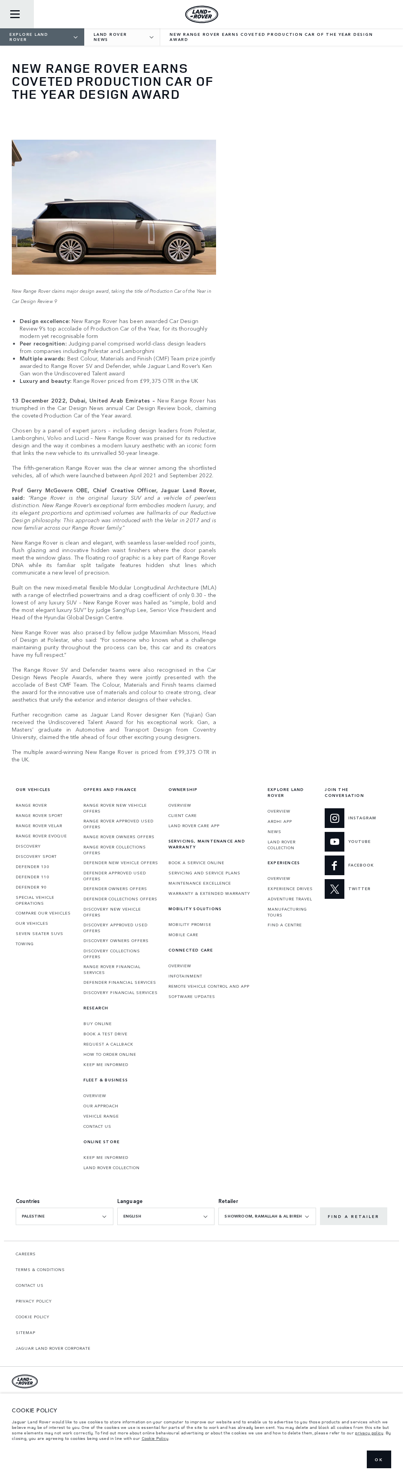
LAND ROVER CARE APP (194, 825)
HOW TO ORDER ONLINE (109, 1054)
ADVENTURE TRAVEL (290, 899)
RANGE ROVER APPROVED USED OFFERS (118, 824)
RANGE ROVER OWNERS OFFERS (119, 836)
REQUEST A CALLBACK (108, 1044)
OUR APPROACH (100, 1106)
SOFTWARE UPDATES (191, 996)
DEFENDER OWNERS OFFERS (115, 888)
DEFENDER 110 (32, 877)
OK (379, 1459)
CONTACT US (97, 1126)
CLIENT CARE (182, 815)
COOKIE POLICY (33, 1316)
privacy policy (369, 1433)
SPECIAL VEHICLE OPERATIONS (35, 900)
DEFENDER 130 (32, 866)
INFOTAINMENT (185, 976)
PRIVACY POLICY (34, 1301)
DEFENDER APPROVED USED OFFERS (114, 875)
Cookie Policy (155, 1438)
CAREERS (26, 1254)
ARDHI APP (280, 821)
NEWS (274, 831)
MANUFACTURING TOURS (287, 912)
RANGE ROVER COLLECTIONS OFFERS (114, 850)
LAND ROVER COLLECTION (111, 1167)
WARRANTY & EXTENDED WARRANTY (209, 893)
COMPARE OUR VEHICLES (43, 913)
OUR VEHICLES (32, 923)
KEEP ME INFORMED (105, 1064)
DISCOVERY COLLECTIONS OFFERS (111, 953)
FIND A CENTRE (285, 925)
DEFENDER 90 (31, 887)
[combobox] (64, 1216)
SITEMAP (25, 1332)
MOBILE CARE (183, 934)
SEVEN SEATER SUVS (39, 933)
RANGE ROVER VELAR (39, 825)
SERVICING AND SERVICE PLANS (204, 873)
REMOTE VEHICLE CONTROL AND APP (209, 986)
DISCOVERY (28, 846)
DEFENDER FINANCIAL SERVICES (119, 982)
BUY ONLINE (97, 1023)
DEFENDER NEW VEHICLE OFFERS (120, 862)
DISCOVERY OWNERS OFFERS (116, 940)
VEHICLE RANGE (101, 1116)
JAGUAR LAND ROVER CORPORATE (53, 1348)
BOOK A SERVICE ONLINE (196, 862)
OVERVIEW (94, 1095)
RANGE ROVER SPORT (39, 815)
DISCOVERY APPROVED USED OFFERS (115, 927)
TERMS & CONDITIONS (40, 1269)
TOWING (25, 943)
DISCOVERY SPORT (36, 856)
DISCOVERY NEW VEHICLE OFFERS (112, 912)
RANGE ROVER (31, 805)
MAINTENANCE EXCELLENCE (199, 883)
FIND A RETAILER (353, 1216)
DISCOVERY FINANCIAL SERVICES (120, 992)
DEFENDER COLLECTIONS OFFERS (120, 899)
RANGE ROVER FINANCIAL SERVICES (111, 969)
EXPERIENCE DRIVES (290, 888)
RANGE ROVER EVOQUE (41, 836)
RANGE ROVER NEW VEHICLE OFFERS (115, 808)
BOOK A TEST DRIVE (105, 1034)
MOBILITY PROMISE (189, 924)
